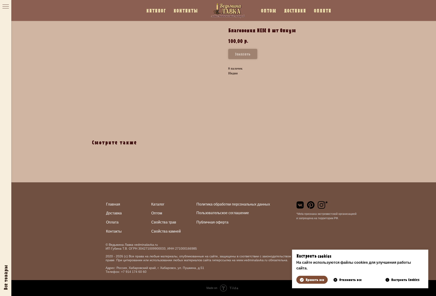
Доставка (114, 213)
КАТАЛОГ (156, 10)
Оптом (156, 213)
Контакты (114, 231)
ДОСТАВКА (295, 10)
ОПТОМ (268, 10)
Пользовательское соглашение (222, 213)
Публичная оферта (212, 222)
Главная (113, 204)
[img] (300, 205)
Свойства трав (163, 222)
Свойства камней (166, 231)
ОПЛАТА (322, 10)
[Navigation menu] (5, 7)
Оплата (112, 222)
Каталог (157, 204)
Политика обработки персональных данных (233, 204)
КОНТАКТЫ (185, 10)
